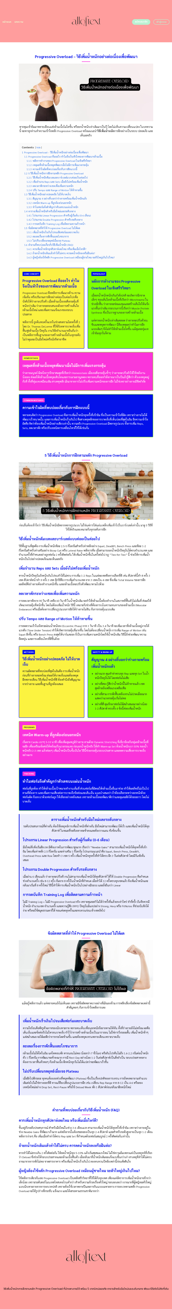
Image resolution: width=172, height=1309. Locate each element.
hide (38, 147)
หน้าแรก (7, 22)
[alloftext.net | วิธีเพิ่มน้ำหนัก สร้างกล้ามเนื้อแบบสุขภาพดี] (86, 21)
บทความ (18, 22)
